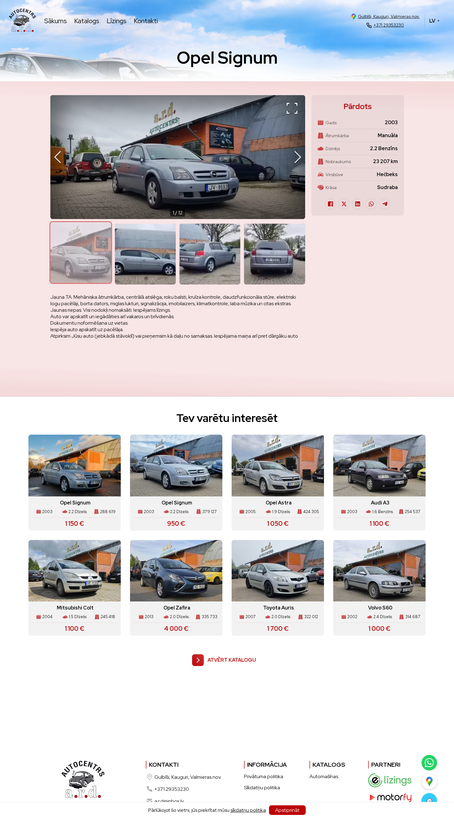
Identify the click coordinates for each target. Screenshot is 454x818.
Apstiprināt (287, 810)
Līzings (116, 21)
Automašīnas (323, 776)
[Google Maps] (429, 781)
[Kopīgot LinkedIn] (357, 203)
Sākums (55, 21)
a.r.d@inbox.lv (169, 801)
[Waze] (429, 800)
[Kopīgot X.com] (344, 203)
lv (432, 21)
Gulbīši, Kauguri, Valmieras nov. (389, 16)
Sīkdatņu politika (262, 787)
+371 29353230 (388, 25)
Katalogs (86, 21)
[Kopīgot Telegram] (384, 203)
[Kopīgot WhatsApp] (371, 203)
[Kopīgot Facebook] (330, 203)
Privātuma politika (263, 776)
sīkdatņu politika (248, 810)
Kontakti (146, 21)
